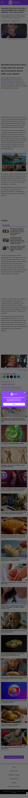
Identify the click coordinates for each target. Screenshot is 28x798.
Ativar (14, 404)
